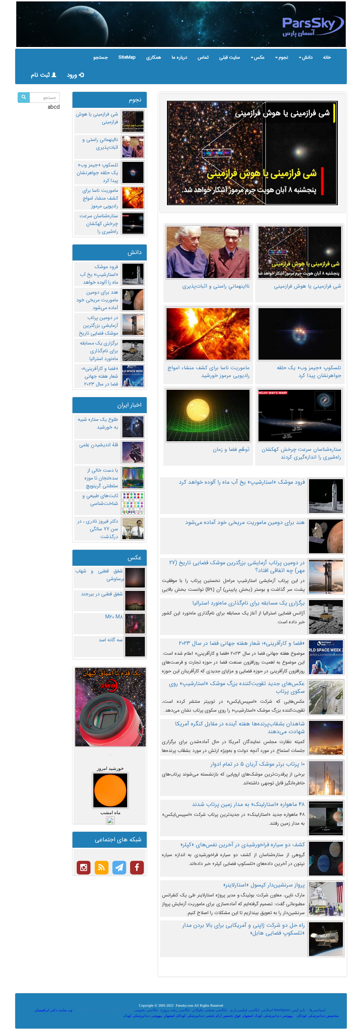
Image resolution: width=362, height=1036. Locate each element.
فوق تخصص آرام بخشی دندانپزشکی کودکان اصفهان (202, 1016)
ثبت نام (41, 75)
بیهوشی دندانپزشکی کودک (142, 1016)
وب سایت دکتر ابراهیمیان (53, 1010)
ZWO (81, 1010)
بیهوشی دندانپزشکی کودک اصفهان (267, 1016)
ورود (73, 75)
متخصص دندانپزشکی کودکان (318, 1016)
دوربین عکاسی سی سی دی (109, 1010)
